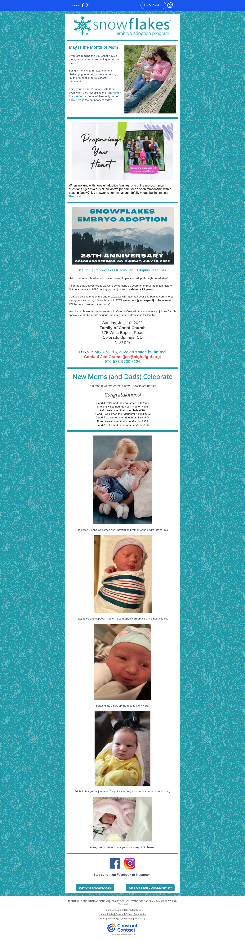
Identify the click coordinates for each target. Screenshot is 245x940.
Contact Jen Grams (102, 356)
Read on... (76, 196)
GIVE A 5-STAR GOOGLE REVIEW (150, 887)
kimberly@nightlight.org (120, 918)
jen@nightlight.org (142, 356)
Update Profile (106, 914)
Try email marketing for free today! (122, 934)
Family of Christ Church (123, 327)
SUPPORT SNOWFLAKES (94, 887)
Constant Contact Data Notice (130, 914)
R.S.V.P (86, 352)
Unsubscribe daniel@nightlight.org (123, 910)
